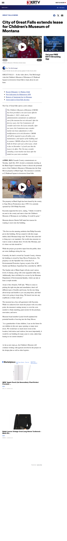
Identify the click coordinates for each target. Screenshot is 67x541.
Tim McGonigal (12, 68)
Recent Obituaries (12, 92)
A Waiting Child (24, 92)
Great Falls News (10, 15)
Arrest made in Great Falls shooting (17, 100)
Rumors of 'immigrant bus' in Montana (19, 97)
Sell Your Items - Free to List (22, 363)
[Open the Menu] (3, 2)
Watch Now (60, 2)
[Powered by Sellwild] (39, 465)
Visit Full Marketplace (34, 362)
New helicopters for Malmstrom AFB (18, 94)
